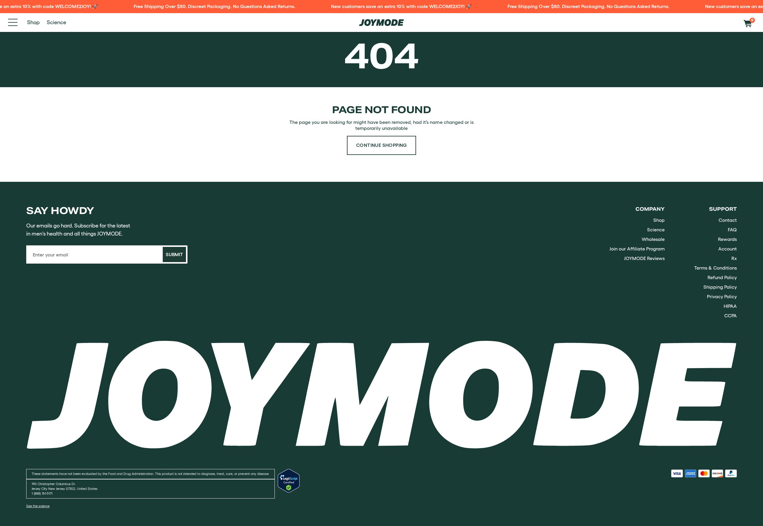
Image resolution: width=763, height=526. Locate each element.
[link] (381, 394)
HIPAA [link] (730, 306)
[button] (749, 22)
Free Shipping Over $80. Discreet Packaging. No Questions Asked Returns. (203, 6)
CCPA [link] (730, 315)
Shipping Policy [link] (720, 287)
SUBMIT (174, 254)
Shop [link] (659, 220)
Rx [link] (734, 258)
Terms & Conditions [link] (715, 267)
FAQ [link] (732, 229)
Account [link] (727, 248)
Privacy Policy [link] (722, 296)
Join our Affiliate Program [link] (637, 248)
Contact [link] (728, 220)
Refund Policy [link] (722, 277)
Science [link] (656, 229)
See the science (37, 506)
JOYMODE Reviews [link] (644, 258)
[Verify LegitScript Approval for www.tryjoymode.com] (289, 491)
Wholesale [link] (653, 239)
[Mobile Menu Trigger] (13, 22)
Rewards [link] (727, 239)
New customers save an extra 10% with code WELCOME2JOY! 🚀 (390, 6)
